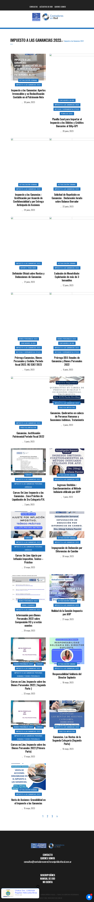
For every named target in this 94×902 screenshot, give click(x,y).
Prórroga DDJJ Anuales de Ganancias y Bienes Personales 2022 (67, 361)
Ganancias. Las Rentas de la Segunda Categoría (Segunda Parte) (66, 740)
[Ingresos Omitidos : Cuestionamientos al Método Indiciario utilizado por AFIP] (66, 461)
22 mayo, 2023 (29, 693)
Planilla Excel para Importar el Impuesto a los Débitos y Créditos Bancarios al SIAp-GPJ (67, 122)
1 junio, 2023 (68, 496)
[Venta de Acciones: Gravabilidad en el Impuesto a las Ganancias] (28, 776)
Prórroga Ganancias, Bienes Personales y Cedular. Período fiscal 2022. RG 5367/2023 (28, 361)
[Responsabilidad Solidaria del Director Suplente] (66, 650)
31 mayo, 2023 (29, 567)
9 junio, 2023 (29, 369)
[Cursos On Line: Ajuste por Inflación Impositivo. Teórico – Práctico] (28, 524)
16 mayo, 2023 (67, 748)
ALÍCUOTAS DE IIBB (46, 6)
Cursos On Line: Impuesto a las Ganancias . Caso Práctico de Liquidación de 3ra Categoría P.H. (28, 495)
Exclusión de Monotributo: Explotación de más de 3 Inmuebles (67, 276)
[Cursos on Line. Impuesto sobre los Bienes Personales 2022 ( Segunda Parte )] (28, 650)
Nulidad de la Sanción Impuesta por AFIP (66, 612)
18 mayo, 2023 (67, 682)
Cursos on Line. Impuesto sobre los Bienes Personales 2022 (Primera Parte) (28, 747)
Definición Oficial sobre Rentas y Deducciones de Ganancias (28, 275)
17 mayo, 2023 (29, 756)
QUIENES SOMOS (60, 6)
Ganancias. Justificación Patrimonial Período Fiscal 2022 (28, 434)
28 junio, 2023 (67, 131)
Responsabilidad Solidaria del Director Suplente (67, 675)
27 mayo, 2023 (68, 619)
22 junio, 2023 (67, 206)
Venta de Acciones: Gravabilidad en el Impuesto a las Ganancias (28, 801)
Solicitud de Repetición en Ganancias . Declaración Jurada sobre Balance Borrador (67, 197)
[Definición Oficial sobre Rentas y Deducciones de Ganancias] (41, 240)
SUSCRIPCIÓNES (47, 875)
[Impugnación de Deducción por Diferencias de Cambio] (66, 524)
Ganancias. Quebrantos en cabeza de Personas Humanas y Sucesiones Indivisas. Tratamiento (67, 416)
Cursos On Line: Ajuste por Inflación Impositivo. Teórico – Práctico (28, 558)
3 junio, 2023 (68, 424)
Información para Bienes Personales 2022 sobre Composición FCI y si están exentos (28, 620)
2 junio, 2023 (29, 504)
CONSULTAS (33, 6)
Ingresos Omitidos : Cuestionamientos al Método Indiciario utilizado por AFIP (67, 488)
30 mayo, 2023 (68, 556)
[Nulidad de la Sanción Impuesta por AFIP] (66, 587)
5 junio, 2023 (29, 441)
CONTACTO (48, 855)
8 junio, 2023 (68, 369)
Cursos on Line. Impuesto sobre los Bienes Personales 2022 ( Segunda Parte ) (28, 685)
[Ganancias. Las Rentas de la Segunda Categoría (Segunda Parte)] (66, 713)
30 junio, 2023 (29, 102)
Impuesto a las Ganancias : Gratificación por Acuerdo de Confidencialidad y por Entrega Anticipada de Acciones (28, 199)
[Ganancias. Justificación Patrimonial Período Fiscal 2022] (41, 399)
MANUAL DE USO (47, 878)
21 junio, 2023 (29, 281)
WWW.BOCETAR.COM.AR (55, 898)
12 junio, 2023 (67, 285)
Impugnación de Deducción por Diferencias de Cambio (67, 549)
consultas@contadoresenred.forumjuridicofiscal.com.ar (47, 862)
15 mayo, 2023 (29, 808)
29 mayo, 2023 (29, 630)
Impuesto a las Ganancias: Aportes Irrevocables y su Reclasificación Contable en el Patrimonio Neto (28, 93)
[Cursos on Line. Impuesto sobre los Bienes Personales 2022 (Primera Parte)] (28, 713)
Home (61, 41)
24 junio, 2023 (29, 209)
